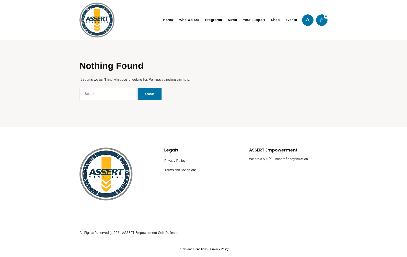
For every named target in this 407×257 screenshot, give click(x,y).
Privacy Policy (174, 161)
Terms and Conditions (180, 170)
